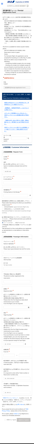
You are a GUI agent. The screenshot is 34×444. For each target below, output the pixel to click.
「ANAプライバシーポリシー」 (10, 398)
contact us (16, 413)
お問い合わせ (20, 404)
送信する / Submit (24, 420)
